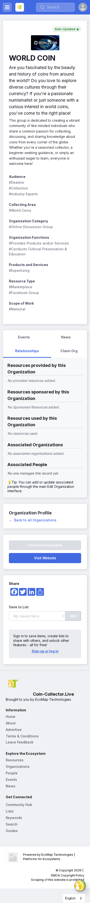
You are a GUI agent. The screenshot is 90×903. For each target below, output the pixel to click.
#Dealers (16, 182)
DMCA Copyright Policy (67, 875)
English (70, 898)
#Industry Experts (23, 194)
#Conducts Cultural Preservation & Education (38, 251)
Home (10, 716)
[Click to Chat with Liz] (80, 885)
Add (73, 616)
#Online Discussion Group (31, 227)
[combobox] (73, 898)
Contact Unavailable (45, 545)
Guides (12, 831)
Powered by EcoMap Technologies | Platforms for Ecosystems (49, 857)
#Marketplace (20, 287)
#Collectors (18, 188)
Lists (10, 811)
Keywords (14, 818)
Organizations (18, 766)
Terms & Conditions (22, 736)
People (12, 773)
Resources (15, 760)
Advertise (14, 730)
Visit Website (45, 558)
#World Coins (20, 210)
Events (11, 779)
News (10, 786)
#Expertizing (19, 270)
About (11, 723)
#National (17, 309)
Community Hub (19, 805)
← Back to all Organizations (32, 520)
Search (12, 824)
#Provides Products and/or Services (39, 243)
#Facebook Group (24, 293)
